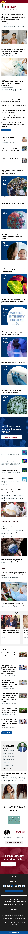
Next (17, 613)
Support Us (8, 864)
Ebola (3, 568)
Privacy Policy (14, 924)
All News (6, 130)
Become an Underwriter (14, 842)
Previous (16, 613)
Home (14, 876)
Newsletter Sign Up (11, 437)
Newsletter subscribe (14, 891)
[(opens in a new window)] (10, 2)
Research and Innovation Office (9, 922)
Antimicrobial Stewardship (10, 521)
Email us (14, 909)
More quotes (7, 768)
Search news (14, 881)
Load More (6, 732)
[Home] (8, 6)
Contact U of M (21, 922)
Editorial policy (14, 879)
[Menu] (24, 7)
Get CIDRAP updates (14, 932)
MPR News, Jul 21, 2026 (8, 765)
